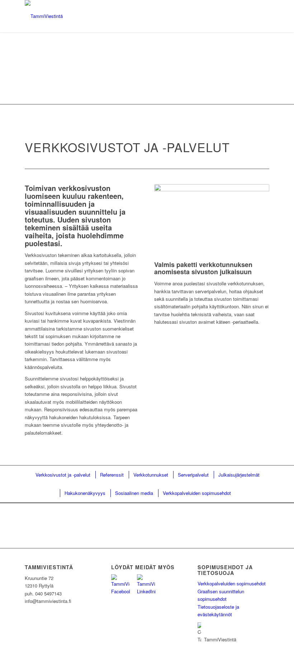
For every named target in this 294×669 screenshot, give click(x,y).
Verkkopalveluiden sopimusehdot (232, 583)
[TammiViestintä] (44, 16)
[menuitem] (62, 475)
